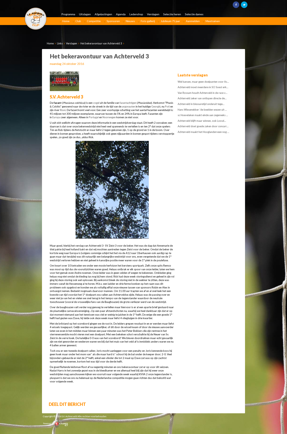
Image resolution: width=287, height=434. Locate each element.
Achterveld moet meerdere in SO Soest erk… (203, 87)
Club (78, 21)
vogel (96, 102)
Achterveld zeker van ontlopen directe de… (202, 98)
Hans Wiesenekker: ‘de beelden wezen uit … (202, 109)
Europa (56, 117)
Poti (167, 106)
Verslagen (71, 43)
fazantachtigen (128, 102)
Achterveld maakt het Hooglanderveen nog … (203, 131)
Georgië (155, 106)
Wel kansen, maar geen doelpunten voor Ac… (203, 81)
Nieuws (130, 21)
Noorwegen (109, 117)
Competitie (94, 21)
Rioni (63, 110)
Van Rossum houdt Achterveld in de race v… (202, 92)
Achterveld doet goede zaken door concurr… (203, 126)
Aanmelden (193, 21)
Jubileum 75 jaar (170, 21)
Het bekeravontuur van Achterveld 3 (101, 43)
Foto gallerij (148, 21)
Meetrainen (213, 21)
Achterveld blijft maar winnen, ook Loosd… (202, 120)
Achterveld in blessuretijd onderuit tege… (201, 104)
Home (66, 21)
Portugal (94, 117)
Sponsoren (113, 21)
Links (60, 43)
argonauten (128, 106)
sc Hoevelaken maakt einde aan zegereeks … (203, 115)
